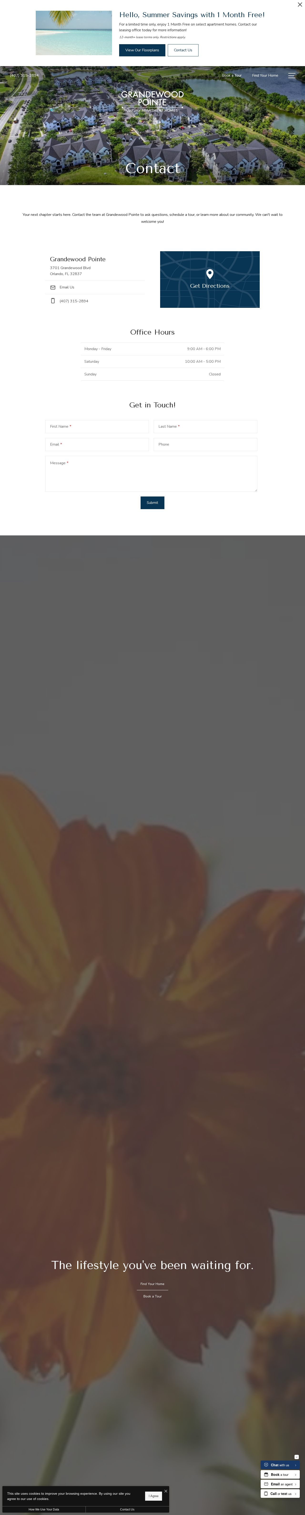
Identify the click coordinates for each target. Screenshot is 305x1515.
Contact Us (127, 1509)
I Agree (153, 1496)
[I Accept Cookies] (165, 1491)
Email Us (66, 287)
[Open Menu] (291, 75)
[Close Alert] (300, 6)
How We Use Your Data (44, 1509)
